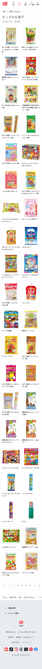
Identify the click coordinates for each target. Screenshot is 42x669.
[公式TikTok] (11, 649)
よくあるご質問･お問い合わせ (27, 632)
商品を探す (13, 597)
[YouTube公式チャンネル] (6, 649)
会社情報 (10, 637)
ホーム (5, 597)
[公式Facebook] (36, 649)
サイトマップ (27, 642)
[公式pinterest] (31, 649)
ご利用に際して (16, 642)
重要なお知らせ (11, 632)
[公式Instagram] (16, 649)
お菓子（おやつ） (15, 11)
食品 (4, 11)
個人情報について (28, 637)
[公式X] (26, 649)
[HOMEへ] (5, 3)
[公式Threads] (21, 649)
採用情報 (18, 637)
